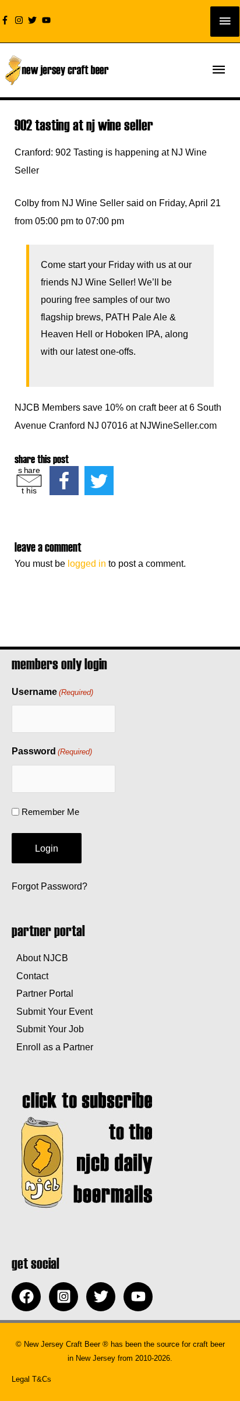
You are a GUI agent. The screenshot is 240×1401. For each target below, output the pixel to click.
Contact (30, 976)
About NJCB (40, 957)
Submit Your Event (52, 1011)
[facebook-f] (6, 20)
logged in (87, 563)
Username (52, 692)
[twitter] (34, 20)
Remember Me (50, 812)
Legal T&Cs (31, 1379)
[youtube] (48, 20)
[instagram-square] (66, 1296)
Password (52, 751)
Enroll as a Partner (52, 1047)
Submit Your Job (48, 1029)
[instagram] (20, 20)
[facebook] (29, 1296)
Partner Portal (42, 993)
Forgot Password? (49, 886)
